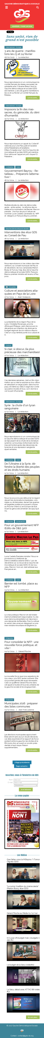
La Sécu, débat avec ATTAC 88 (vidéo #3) (23, 990)
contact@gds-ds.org (25, 1036)
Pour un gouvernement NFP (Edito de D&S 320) (21, 527)
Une (18, 167)
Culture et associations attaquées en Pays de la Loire (21, 292)
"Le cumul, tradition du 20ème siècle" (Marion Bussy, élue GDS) (22, 887)
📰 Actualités (11, 287)
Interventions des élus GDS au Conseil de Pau (20, 234)
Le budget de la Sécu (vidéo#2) (20, 965)
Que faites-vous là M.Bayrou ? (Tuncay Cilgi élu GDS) (23, 860)
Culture (8, 345)
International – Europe (13, 47)
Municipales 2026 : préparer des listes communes (21, 705)
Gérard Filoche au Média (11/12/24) (22, 913)
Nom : (11, 780)
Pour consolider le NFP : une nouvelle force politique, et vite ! (21, 645)
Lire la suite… (33, 98)
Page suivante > (22, 766)
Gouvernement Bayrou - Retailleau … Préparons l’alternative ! (21, 173)
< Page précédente (22, 762)
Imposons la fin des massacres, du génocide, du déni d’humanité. (21, 112)
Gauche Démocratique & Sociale (17, 229)
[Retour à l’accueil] (22, 1031)
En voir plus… (33, 1017)
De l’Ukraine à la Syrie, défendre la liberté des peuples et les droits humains (22, 466)
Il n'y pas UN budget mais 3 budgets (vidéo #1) (24, 939)
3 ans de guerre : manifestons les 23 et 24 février (20, 52)
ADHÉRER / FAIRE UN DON (22, 26)
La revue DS (20, 521)
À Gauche (9, 521)
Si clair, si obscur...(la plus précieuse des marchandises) (22, 350)
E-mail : (10, 782)
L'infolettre (9, 167)
